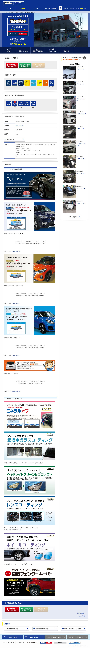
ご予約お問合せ (9, 50)
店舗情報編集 (80, 613)
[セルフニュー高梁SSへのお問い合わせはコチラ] (25, 65)
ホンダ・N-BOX (80, 173)
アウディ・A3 (80, 69)
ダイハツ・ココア (80, 100)
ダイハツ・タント (80, 85)
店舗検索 (22, 8)
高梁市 (21, 12)
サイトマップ (20, 642)
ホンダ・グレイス (80, 189)
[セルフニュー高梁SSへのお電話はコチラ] (12, 65)
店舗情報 (66, 51)
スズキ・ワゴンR (81, 114)
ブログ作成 (82, 616)
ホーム (9, 8)
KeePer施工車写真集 (50, 8)
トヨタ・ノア (80, 129)
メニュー (36, 8)
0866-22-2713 (19, 125)
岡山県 (16, 12)
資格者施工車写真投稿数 (38, 50)
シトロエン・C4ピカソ (80, 144)
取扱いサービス (23, 51)
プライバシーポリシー (8, 642)
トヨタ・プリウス (80, 204)
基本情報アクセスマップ (52, 50)
